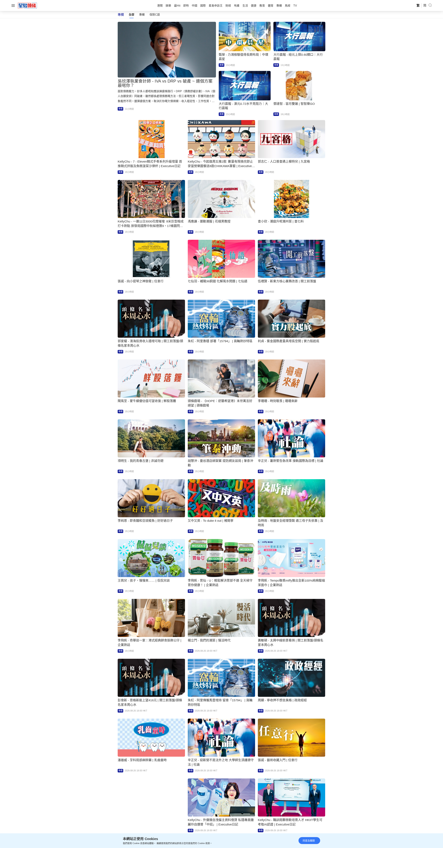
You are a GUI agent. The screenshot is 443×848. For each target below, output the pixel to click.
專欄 (142, 14)
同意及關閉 (309, 840)
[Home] (27, 5)
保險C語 (155, 14)
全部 (131, 14)
